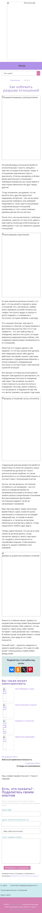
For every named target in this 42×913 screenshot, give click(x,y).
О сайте (4, 885)
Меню (22, 65)
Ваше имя (6, 810)
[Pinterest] (30, 669)
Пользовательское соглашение (14, 890)
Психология (15, 80)
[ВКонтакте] (12, 669)
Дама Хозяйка (15, 904)
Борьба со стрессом (24, 721)
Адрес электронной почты (15, 820)
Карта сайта (6, 895)
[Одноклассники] (18, 669)
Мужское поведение (24, 737)
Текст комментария (11, 837)
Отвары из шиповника (28, 766)
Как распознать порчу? (26, 705)
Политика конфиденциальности (23, 885)
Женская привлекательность (17, 759)
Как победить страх (24, 689)
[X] (24, 669)
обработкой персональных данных (25, 876)
